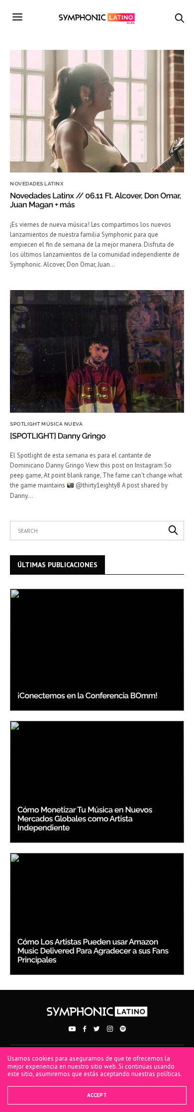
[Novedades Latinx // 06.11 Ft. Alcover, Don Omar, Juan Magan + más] (97, 111)
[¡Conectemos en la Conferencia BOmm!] (97, 650)
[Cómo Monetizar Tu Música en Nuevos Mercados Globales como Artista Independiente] (97, 782)
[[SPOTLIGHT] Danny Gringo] (97, 351)
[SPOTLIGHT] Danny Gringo (57, 436)
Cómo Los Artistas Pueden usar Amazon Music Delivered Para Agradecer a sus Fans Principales (93, 951)
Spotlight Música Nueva (46, 424)
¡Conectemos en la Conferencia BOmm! (87, 695)
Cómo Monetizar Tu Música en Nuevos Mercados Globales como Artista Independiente (84, 819)
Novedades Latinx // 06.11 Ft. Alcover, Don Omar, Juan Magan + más (95, 200)
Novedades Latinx (36, 183)
